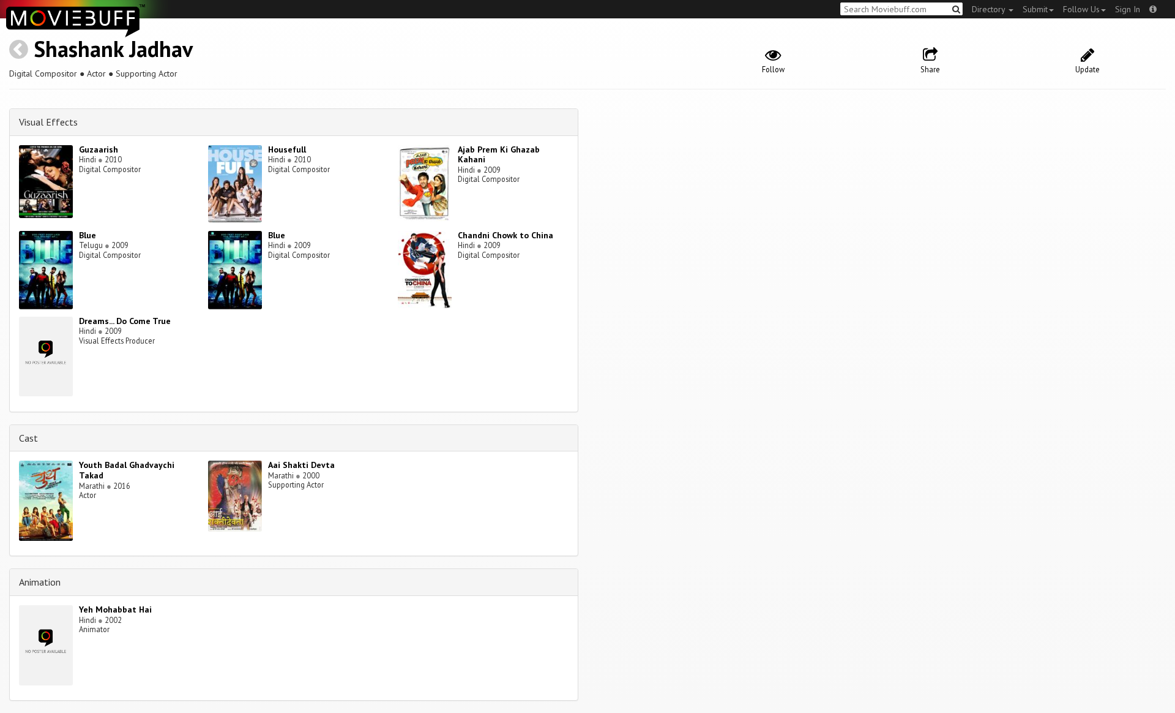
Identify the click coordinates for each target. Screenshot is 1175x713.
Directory (989, 9)
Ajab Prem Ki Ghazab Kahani (499, 154)
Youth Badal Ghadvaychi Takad (126, 470)
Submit (1035, 9)
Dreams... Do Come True (125, 320)
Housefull (287, 149)
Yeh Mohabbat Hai (115, 609)
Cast (28, 438)
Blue (87, 235)
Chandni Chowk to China (505, 235)
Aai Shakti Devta (301, 464)
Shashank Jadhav (113, 48)
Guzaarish (98, 149)
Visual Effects (48, 122)
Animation (40, 582)
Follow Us (1081, 9)
